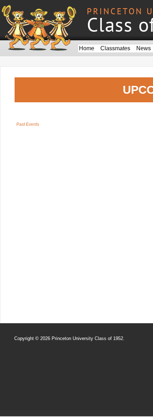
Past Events (27, 124)
